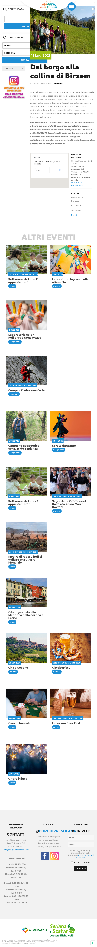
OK (60, 170)
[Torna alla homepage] (48, 5)
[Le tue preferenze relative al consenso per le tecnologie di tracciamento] (93, 943)
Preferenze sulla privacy (46, 941)
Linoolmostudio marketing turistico (22, 943)
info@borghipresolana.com (16, 850)
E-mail (74, 215)
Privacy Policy (19, 941)
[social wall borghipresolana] (13, 87)
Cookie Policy (31, 941)
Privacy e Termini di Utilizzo (85, 856)
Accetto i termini (82, 862)
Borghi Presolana (8, 940)
